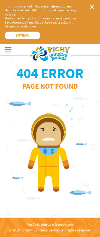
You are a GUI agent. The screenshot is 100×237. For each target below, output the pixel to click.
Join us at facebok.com (57, 224)
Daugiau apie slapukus (20, 26)
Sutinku (22, 35)
